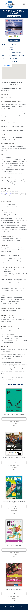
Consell (14, 462)
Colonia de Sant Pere (15, 52)
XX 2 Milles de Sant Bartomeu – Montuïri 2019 (13, 502)
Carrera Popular (13, 55)
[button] (24, 4)
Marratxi (14, 550)
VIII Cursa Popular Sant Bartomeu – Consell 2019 (14, 458)
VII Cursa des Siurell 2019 (14, 546)
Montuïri (14, 506)
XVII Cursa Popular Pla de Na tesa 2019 (14, 415)
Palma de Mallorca (14, 419)
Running (21, 55)
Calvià (14, 593)
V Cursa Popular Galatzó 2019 (14, 589)
